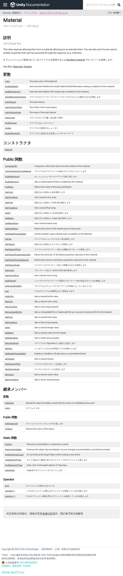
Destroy (8, 444)
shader (8, 128)
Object (35, 26)
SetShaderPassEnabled (15, 354)
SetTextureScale (12, 369)
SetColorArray (11, 307)
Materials (18, 66)
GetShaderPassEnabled (15, 234)
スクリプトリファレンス (54, 12)
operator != (10, 491)
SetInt (7, 328)
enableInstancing (12, 92)
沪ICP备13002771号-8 (13, 572)
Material (8, 150)
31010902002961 (29, 562)
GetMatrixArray (11, 223)
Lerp (7, 291)
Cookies (27, 565)
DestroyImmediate (13, 449)
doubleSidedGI (11, 86)
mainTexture (10, 102)
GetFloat (9, 203)
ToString (8, 429)
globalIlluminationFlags (15, 97)
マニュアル (30, 12)
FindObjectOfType (13, 460)
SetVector (9, 375)
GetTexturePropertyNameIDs (18, 255)
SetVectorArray (12, 380)
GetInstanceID (11, 424)
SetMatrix (9, 333)
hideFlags (9, 403)
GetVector (9, 270)
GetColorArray (11, 197)
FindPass (9, 187)
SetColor (9, 301)
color (7, 81)
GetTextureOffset (13, 249)
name (7, 408)
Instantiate (10, 470)
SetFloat (8, 317)
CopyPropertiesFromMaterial (18, 171)
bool (7, 486)
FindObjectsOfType (13, 465)
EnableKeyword (12, 182)
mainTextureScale (13, 112)
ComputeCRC (11, 166)
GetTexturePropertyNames (17, 260)
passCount (10, 118)
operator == (10, 496)
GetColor (9, 192)
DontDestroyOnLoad (14, 455)
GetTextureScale (12, 265)
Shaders (28, 66)
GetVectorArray (12, 275)
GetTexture (10, 244)
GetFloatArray (11, 208)
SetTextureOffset (12, 364)
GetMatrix (9, 218)
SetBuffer (9, 296)
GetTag (8, 239)
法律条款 (6, 565)
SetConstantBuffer (13, 312)
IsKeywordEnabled (13, 286)
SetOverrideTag (12, 343)
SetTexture (9, 359)
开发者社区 (46, 513)
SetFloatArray (11, 322)
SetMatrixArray (11, 338)
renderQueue (11, 123)
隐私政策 (16, 565)
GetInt (7, 213)
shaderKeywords (12, 133)
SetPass (8, 348)
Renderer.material (75, 59)
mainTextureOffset (13, 107)
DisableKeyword (12, 176)
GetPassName (11, 229)
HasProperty (10, 281)
